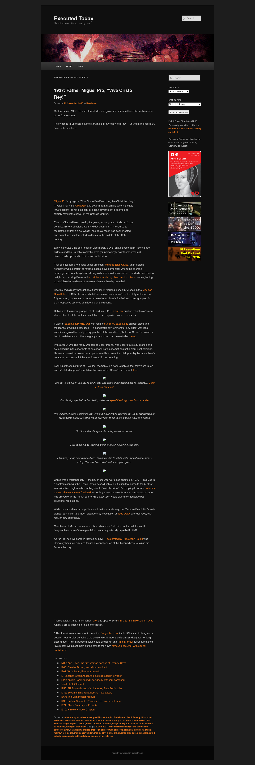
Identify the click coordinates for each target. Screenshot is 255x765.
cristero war (107, 729)
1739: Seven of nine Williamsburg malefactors (86, 692)
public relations (82, 735)
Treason (140, 723)
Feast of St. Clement (72, 684)
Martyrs (118, 720)
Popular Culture (77, 723)
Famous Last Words (94, 720)
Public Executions (102, 723)
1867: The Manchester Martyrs (78, 696)
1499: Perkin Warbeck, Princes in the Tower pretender (91, 701)
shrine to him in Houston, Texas (135, 620)
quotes (94, 735)
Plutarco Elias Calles (116, 264)
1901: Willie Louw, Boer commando (80, 671)
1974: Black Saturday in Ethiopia (79, 705)
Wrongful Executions (76, 726)
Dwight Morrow (109, 633)
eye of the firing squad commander (129, 400)
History (109, 720)
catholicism (76, 729)
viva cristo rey (106, 735)
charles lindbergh (91, 729)
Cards (80, 66)
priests (57, 735)
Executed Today (74, 18)
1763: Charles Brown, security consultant (84, 667)
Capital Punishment (115, 717)
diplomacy (139, 729)
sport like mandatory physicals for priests (112, 277)
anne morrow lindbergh (120, 726)
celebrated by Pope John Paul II (125, 538)
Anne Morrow (125, 641)
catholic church (61, 729)
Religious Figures (120, 723)
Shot (132, 723)
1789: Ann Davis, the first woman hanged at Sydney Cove (93, 663)
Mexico (142, 720)
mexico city (100, 732)
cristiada (128, 729)
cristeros (118, 729)
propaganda (68, 735)
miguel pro (112, 732)
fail (64, 732)
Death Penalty (133, 717)
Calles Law (117, 311)
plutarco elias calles (128, 732)
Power (89, 723)
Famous (80, 720)
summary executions (116, 323)
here (132, 336)
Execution (70, 720)
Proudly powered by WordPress (127, 752)
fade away (124, 513)
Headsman (91, 103)
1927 (105, 726)
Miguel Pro (60, 201)
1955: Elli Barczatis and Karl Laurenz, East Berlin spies (92, 688)
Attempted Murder (96, 717)
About (69, 66)
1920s (99, 726)
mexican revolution (83, 732)
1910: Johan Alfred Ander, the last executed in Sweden (91, 675)
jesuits (70, 732)
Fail (135, 370)
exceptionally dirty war (77, 323)
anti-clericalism (140, 726)
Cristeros (80, 205)
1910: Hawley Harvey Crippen (78, 709)
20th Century (69, 717)
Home (58, 66)
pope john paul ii (147, 732)
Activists (81, 717)
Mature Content (130, 720)
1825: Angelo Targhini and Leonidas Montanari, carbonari (93, 680)
